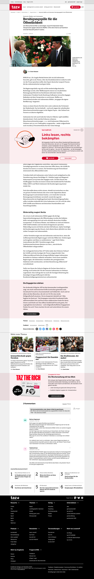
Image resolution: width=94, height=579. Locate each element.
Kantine (13, 556)
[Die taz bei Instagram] (82, 498)
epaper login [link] (79, 2)
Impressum (65, 569)
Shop (12, 559)
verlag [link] (12, 2)
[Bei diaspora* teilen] (54, 329)
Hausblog (50, 509)
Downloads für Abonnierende (37, 560)
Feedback (32, 553)
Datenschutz (57, 569)
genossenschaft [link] (71, 2)
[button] (82, 7)
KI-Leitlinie (79, 567)
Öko (12, 509)
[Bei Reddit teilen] (57, 329)
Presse (50, 516)
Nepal (31, 506)
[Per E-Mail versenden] (37, 329)
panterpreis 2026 (71, 518)
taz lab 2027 (51, 542)
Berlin (12, 518)
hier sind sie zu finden (40, 412)
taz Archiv (69, 540)
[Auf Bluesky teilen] (43, 329)
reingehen (13, 544)
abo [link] (66, 2)
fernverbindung (15, 535)
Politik (18, 12)
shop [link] (24, 2)
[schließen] (81, 129)
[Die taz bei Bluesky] (79, 498)
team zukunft (32, 532)
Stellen (50, 513)
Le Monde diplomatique (73, 537)
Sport (12, 516)
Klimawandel (32, 516)
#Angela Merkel (40, 320)
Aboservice (32, 556)
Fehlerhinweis (41, 325)
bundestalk (14, 532)
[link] (24, 7)
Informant (51, 569)
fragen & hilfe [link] (30, 2)
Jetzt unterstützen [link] (31, 314)
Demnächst (51, 532)
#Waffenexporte (48, 320)
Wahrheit (13, 523)
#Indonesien (32, 320)
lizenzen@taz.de (21, 569)
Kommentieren (33, 325)
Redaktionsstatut (59, 567)
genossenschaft (71, 509)
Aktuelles (50, 506)
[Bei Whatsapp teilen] (50, 329)
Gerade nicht (77, 130)
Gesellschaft (14, 511)
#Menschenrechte (65, 320)
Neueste (64, 404)
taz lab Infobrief (33, 539)
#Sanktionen (56, 320)
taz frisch (31, 535)
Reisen (12, 554)
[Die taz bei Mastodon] (75, 498)
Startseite (13, 12)
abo (68, 506)
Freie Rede (14, 542)
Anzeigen (13, 561)
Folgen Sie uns (69, 498)
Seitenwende (74, 569)
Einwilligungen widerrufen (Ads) (56, 572)
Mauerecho (14, 539)
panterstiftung (71, 516)
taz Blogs (69, 533)
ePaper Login (33, 558)
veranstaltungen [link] (18, 2)
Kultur (12, 513)
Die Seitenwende (52, 511)
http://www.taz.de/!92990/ (46, 459)
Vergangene (51, 539)
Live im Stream (52, 537)
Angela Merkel (33, 12)
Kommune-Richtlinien (70, 567)
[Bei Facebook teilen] (47, 329)
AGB (69, 569)
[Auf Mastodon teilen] (40, 329)
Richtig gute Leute (34, 513)
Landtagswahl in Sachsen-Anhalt (36, 510)
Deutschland (25, 12)
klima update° (14, 537)
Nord (12, 520)
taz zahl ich (70, 511)
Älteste (69, 404)
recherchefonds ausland (73, 513)
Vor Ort (50, 535)
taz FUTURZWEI (71, 535)
